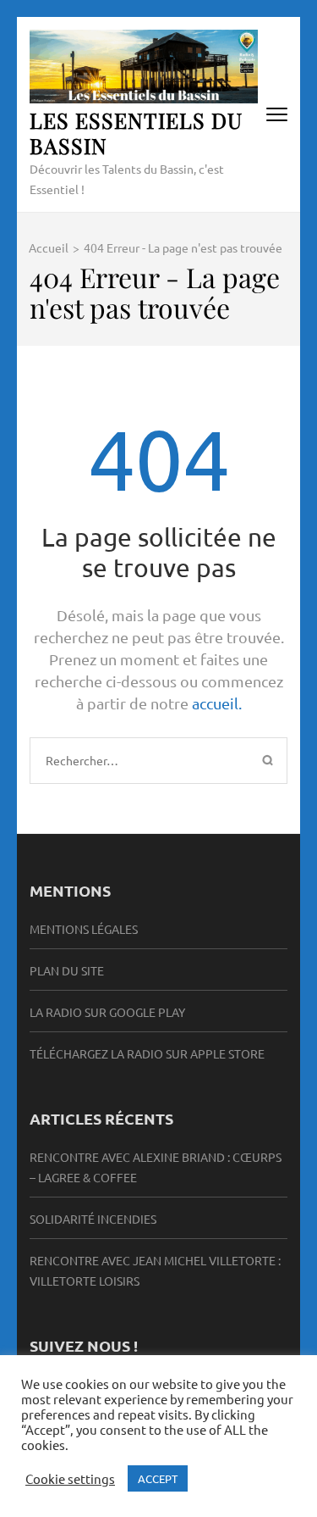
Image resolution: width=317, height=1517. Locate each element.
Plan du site (67, 970)
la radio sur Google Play (107, 1012)
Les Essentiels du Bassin (136, 132)
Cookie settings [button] (70, 1478)
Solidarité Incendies (93, 1218)
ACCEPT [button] (158, 1478)
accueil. (217, 703)
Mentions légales (84, 928)
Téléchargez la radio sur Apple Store (147, 1053)
